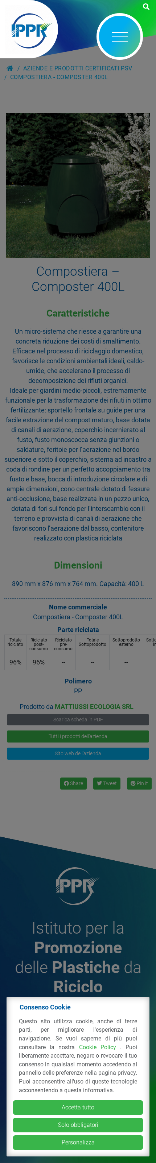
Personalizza (78, 1142)
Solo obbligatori (78, 1124)
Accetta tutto (78, 1107)
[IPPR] (29, 29)
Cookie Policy (99, 1047)
